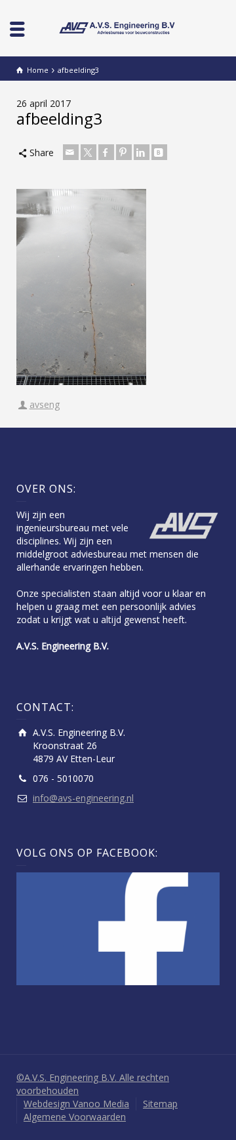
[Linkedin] (141, 152)
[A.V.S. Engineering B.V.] (118, 27)
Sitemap (160, 1103)
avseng (45, 404)
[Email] (71, 152)
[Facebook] (106, 152)
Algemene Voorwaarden (75, 1116)
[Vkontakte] (159, 152)
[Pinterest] (124, 152)
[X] (88, 152)
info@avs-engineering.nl (83, 798)
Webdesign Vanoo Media (76, 1103)
